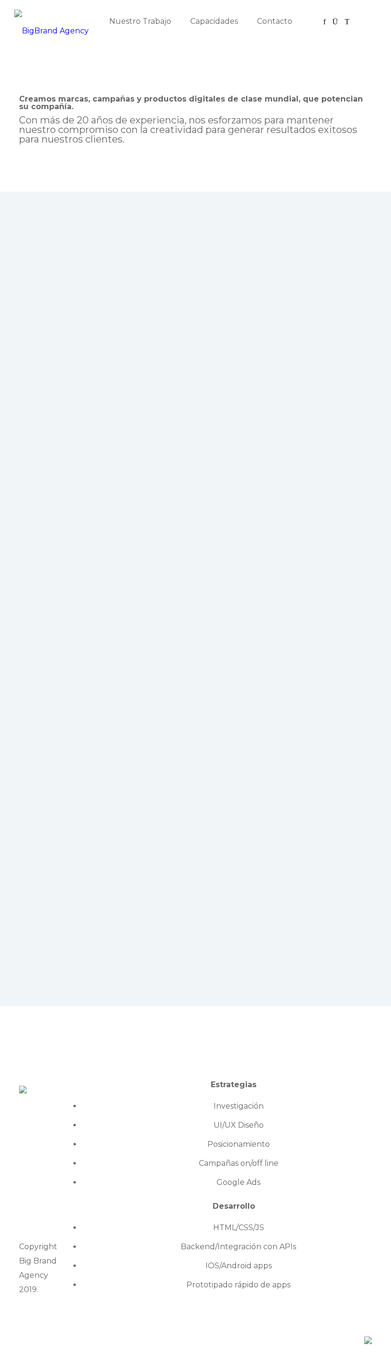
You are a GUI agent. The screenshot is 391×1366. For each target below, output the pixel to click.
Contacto (274, 21)
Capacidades (214, 21)
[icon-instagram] (337, 22)
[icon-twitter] (347, 22)
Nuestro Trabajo (140, 21)
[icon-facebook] (326, 22)
